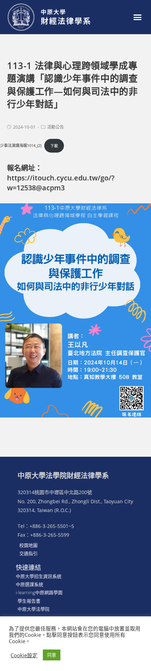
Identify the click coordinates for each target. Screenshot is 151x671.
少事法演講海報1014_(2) (20, 145)
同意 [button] (51, 655)
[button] (137, 17)
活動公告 (55, 127)
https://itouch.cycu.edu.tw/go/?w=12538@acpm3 (60, 182)
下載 (54, 145)
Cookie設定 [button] (24, 655)
